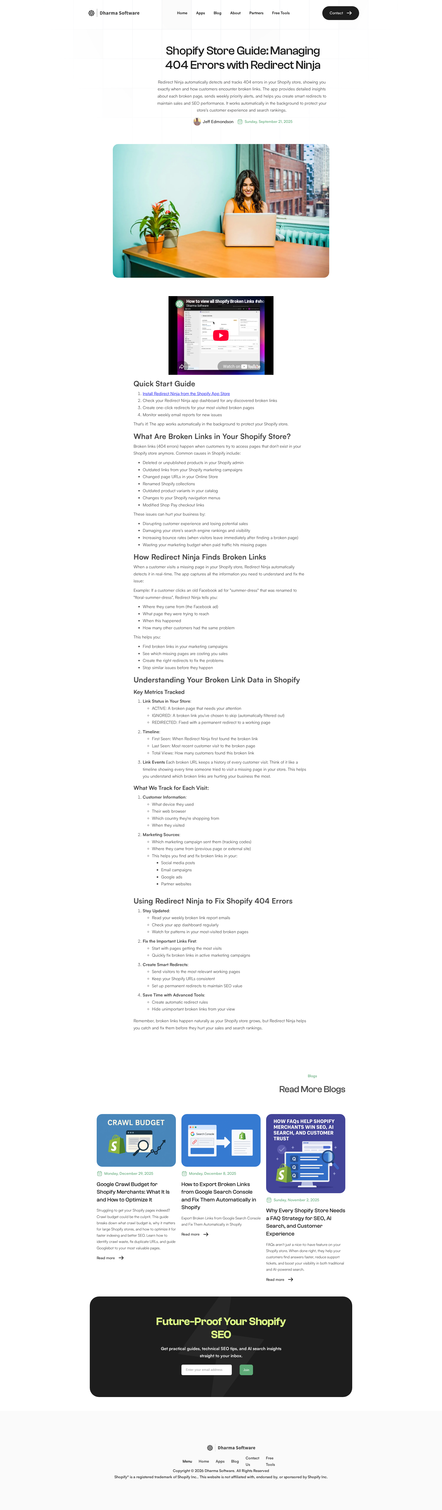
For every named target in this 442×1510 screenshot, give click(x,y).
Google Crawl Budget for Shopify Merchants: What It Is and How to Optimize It (133, 1192)
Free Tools (281, 13)
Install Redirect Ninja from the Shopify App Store (186, 393)
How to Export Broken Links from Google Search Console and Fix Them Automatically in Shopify (218, 1196)
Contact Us (252, 1461)
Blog (217, 13)
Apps (200, 13)
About (235, 13)
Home (182, 13)
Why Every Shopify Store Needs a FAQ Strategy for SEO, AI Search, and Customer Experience (305, 1222)
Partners (256, 13)
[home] (113, 13)
